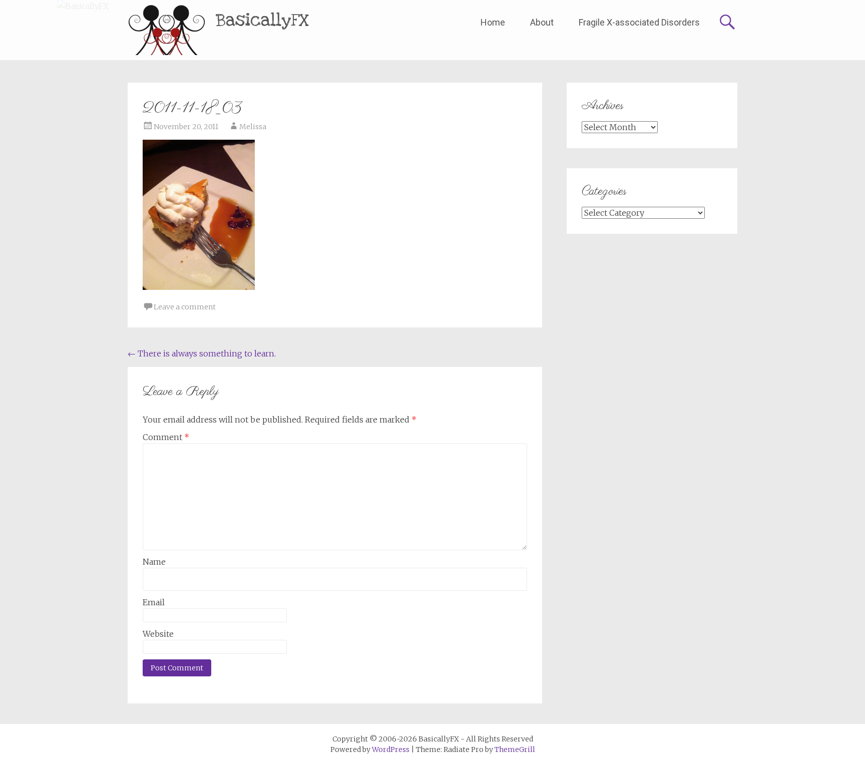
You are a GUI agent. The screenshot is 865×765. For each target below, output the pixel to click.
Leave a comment (185, 306)
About (542, 22)
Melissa (252, 126)
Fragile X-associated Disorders (639, 22)
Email (154, 602)
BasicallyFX (262, 20)
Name (154, 562)
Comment (166, 437)
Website (158, 634)
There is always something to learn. (202, 353)
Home (493, 22)
